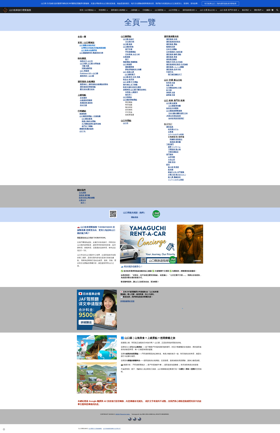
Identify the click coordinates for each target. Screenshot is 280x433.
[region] (140, 3)
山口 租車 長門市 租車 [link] (228, 10)
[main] (140, 22)
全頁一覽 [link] (269, 10)
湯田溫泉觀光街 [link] (189, 10)
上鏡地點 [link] (133, 10)
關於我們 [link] (257, 10)
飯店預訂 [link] (245, 10)
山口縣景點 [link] (159, 10)
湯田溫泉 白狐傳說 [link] (118, 10)
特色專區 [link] (102, 10)
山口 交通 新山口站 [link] (207, 10)
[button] (277, 10)
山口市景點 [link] (173, 10)
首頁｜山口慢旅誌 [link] (87, 10)
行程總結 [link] (146, 10)
